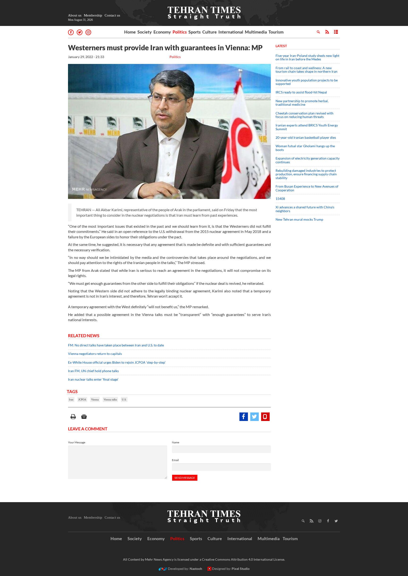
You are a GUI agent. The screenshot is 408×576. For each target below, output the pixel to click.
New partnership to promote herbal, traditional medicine (302, 102)
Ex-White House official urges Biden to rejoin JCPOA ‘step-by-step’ (117, 362)
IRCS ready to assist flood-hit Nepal (301, 92)
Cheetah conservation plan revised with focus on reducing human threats (304, 115)
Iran (71, 399)
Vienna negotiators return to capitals (95, 354)
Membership (93, 15)
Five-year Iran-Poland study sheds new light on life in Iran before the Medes (307, 57)
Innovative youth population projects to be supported (307, 82)
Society (144, 31)
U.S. (124, 399)
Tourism (276, 31)
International (230, 31)
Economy (162, 31)
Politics (180, 31)
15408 (280, 199)
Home (130, 31)
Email (175, 460)
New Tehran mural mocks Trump (299, 219)
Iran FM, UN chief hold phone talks (93, 371)
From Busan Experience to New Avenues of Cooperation (307, 188)
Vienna (95, 399)
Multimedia (256, 31)
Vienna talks (110, 399)
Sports (194, 31)
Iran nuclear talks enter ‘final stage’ (93, 379)
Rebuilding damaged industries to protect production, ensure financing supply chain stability (306, 174)
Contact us (112, 15)
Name (175, 442)
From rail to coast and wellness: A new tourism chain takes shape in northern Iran (306, 69)
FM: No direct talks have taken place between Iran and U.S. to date (116, 345)
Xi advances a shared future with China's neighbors (305, 209)
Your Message (76, 442)
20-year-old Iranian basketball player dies (306, 137)
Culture (209, 31)
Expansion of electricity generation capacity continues (308, 160)
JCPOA (82, 399)
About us (74, 15)
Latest (281, 46)
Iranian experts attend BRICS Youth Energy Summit (307, 127)
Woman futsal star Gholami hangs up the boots (305, 147)
